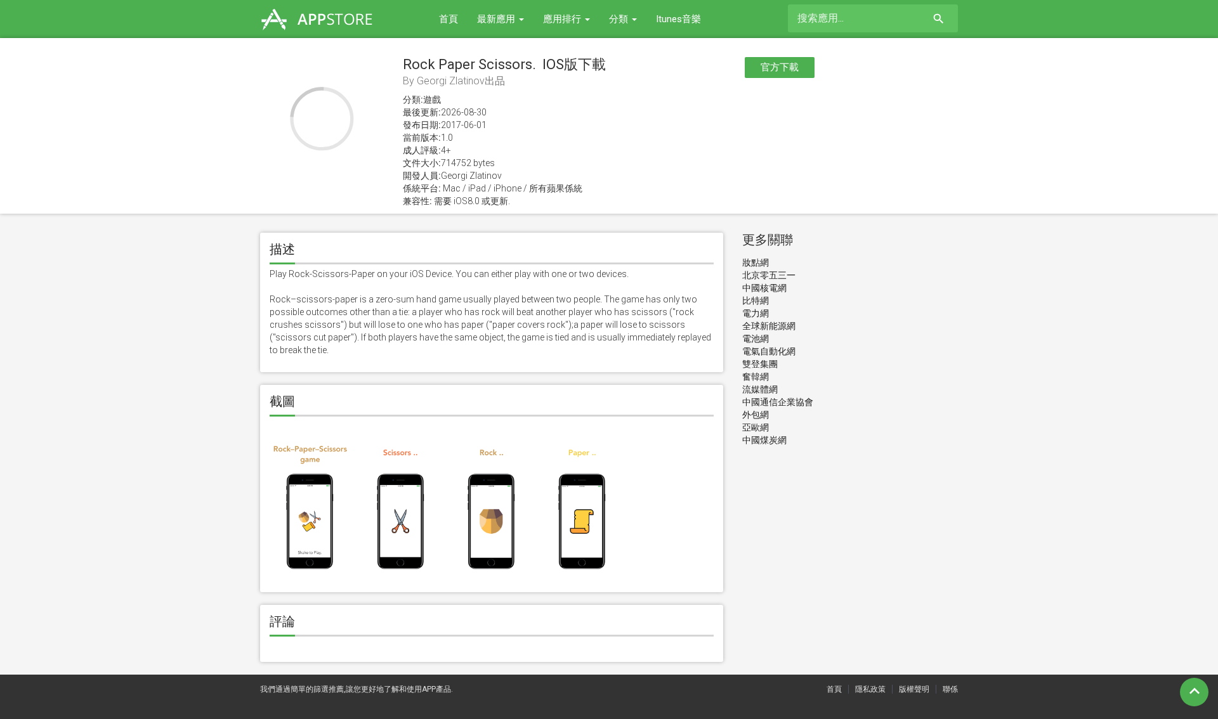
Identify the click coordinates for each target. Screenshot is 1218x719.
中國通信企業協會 (777, 402)
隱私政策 (870, 689)
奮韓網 (755, 377)
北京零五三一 (769, 275)
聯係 (950, 689)
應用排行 (563, 19)
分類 (620, 19)
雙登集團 (760, 364)
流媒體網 (760, 389)
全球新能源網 (769, 326)
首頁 (448, 19)
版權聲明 (914, 689)
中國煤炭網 (764, 440)
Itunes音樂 (678, 19)
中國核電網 (764, 288)
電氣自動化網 (769, 351)
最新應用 (497, 19)
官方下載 (780, 67)
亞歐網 (755, 427)
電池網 (755, 339)
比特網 (755, 300)
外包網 (755, 415)
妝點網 (755, 262)
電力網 (755, 313)
